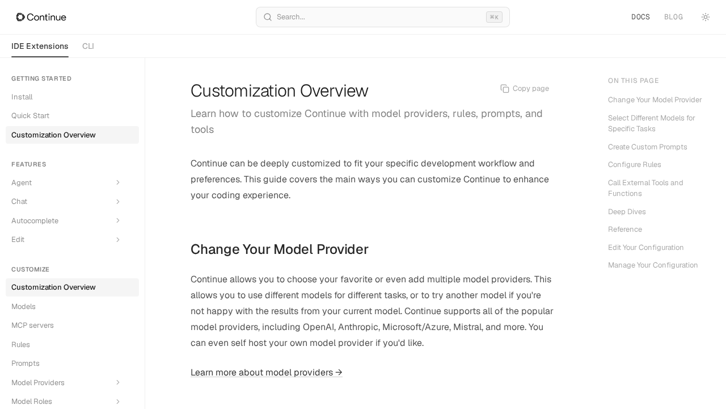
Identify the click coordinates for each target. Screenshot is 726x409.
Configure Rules (634, 164)
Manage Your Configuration (653, 265)
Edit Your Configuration (646, 247)
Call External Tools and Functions (645, 188)
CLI (88, 46)
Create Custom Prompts (647, 147)
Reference (625, 229)
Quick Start (30, 115)
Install (21, 97)
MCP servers (32, 325)
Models (23, 306)
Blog (673, 17)
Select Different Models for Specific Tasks (651, 123)
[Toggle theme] (706, 17)
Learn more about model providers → (267, 372)
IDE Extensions (40, 46)
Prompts (25, 363)
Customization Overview (53, 135)
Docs (640, 17)
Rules (20, 344)
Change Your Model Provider (280, 249)
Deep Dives (627, 211)
